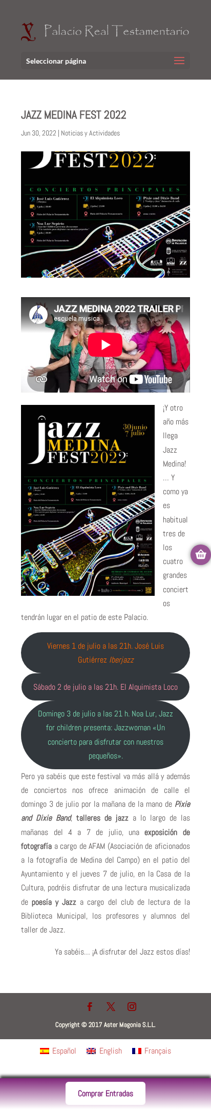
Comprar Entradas (105, 1093)
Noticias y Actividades (90, 133)
